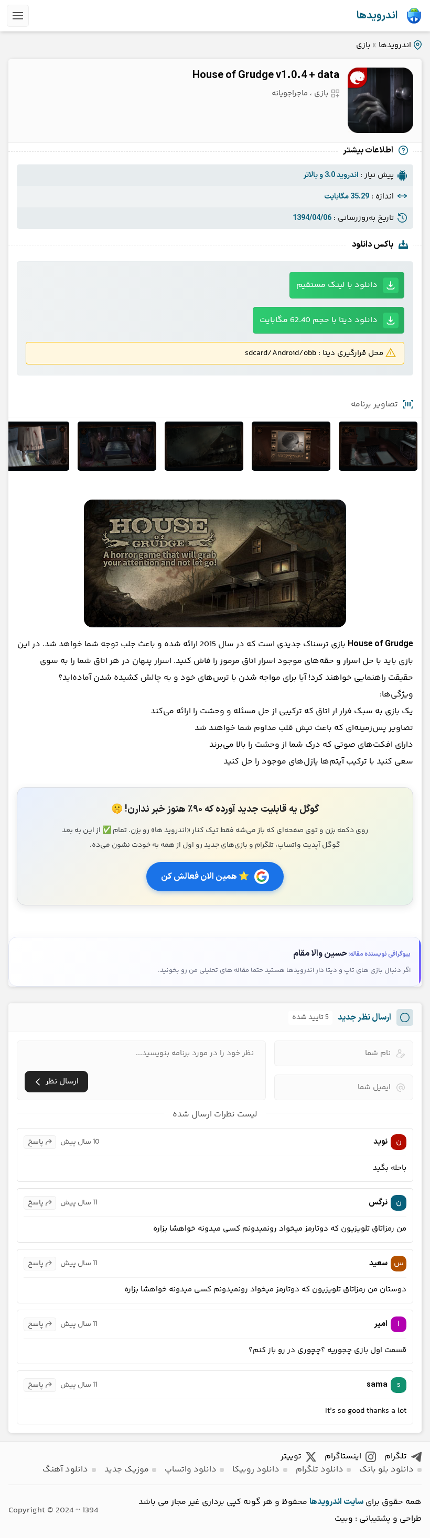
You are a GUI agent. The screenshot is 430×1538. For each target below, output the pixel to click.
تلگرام (395, 1456)
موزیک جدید (126, 1469)
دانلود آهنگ (65, 1469)
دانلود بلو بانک (386, 1469)
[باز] (18, 16)
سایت (353, 1502)
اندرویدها (377, 16)
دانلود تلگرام (319, 1469)
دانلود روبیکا (256, 1469)
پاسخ (36, 1142)
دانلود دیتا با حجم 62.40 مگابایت (319, 320)
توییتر (291, 1456)
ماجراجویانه (290, 93)
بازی (363, 45)
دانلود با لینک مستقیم (337, 285)
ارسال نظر (62, 1082)
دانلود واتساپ (191, 1469)
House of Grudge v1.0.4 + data (265, 75)
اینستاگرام (343, 1456)
